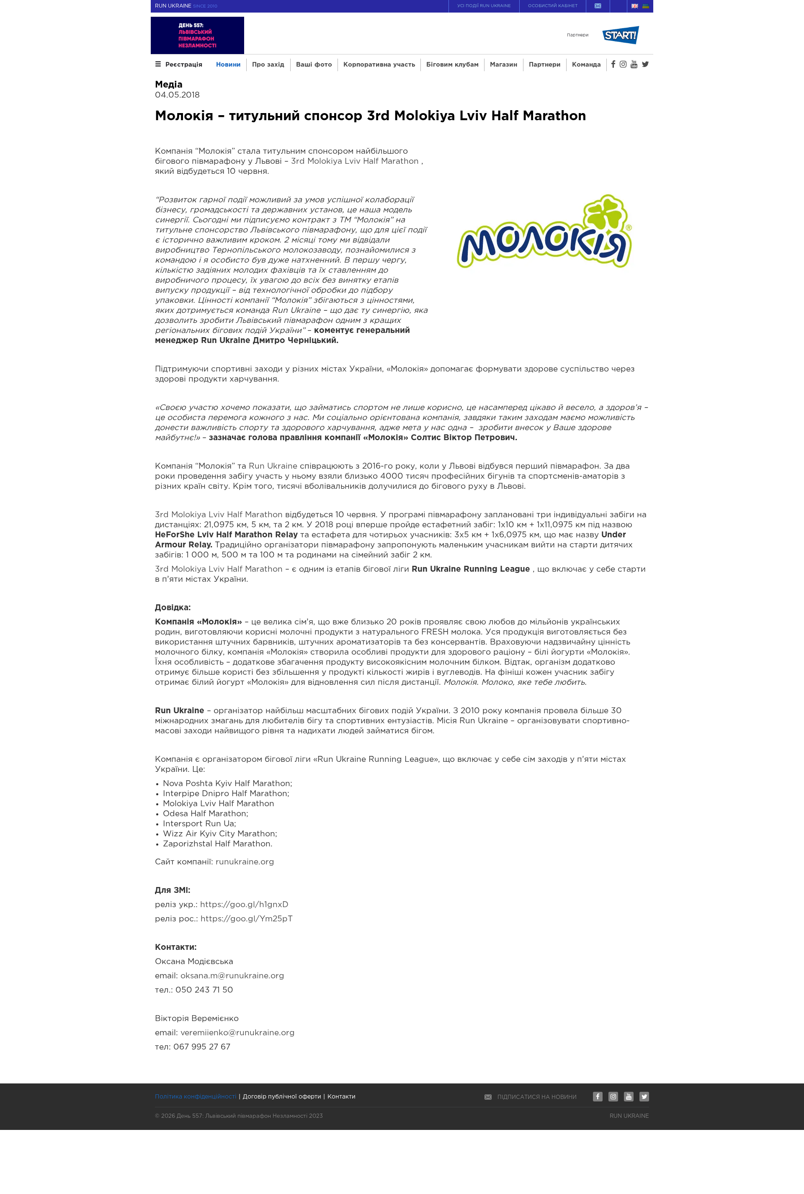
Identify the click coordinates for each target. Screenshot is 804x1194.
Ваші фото (314, 64)
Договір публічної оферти (282, 1096)
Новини (228, 64)
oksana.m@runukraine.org (232, 976)
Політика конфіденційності (196, 1096)
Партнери (545, 64)
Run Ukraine (273, 466)
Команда (586, 64)
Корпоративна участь (379, 64)
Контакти (341, 1096)
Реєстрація (183, 64)
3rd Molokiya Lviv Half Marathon (355, 161)
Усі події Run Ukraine (484, 6)
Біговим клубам (452, 64)
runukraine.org (245, 862)
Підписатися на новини (537, 1097)
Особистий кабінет (552, 6)
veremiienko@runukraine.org (237, 1033)
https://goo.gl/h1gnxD (244, 904)
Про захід (268, 64)
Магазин (503, 64)
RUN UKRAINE (186, 6)
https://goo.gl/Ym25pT (247, 919)
